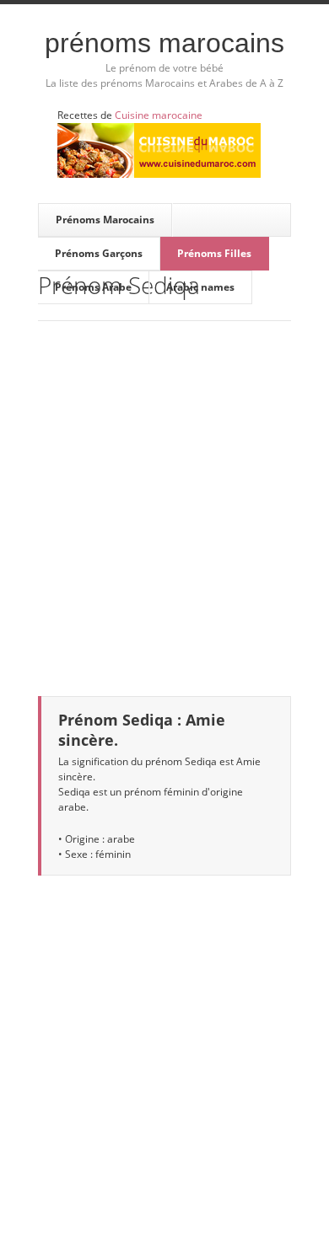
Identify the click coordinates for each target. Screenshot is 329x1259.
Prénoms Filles (214, 253)
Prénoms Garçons (99, 253)
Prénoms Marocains (164, 43)
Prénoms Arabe (93, 287)
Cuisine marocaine (158, 115)
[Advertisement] (164, 498)
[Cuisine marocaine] (159, 150)
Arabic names (200, 287)
